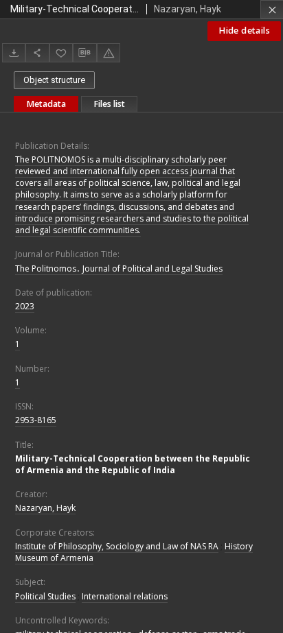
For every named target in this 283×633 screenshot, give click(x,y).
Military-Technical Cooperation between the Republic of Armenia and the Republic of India (132, 464)
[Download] (13, 52)
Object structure (54, 80)
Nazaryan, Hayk (45, 508)
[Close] (271, 9)
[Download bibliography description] (84, 52)
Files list (109, 104)
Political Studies (45, 596)
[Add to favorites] (61, 52)
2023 (24, 306)
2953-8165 (35, 420)
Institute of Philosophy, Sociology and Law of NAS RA (116, 546)
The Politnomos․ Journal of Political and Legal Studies (119, 268)
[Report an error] (108, 52)
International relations (125, 596)
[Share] (37, 52)
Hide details (244, 30)
